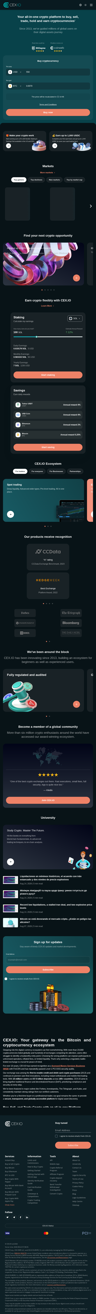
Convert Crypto (56, 1193)
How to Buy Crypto (35, 1167)
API (51, 1160)
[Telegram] (14, 1217)
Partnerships (75, 471)
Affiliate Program (57, 1174)
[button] (75, 318)
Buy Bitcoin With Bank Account (14, 1186)
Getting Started (34, 1170)
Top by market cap (74, 180)
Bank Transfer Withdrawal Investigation (56, 1187)
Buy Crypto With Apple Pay (11, 1199)
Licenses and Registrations (56, 1285)
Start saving (48, 447)
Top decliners (36, 180)
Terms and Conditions (48, 104)
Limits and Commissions (33, 1161)
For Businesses (56, 471)
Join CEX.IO (48, 800)
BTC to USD (9, 1175)
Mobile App (55, 1164)
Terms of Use (77, 1179)
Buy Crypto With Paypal (11, 1180)
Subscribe (48, 969)
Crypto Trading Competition (34, 1201)
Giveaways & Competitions (33, 1195)
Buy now (48, 112)
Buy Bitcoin (9, 1168)
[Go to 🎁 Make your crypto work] (8, 145)
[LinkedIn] (27, 1217)
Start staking (48, 375)
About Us (76, 1160)
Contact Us (76, 1168)
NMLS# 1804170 (20, 1253)
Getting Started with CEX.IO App (36, 1175)
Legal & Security (79, 1175)
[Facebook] (20, 1217)
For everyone (37, 471)
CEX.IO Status (48, 1225)
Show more (9, 1205)
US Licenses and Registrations (57, 1257)
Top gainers (19, 180)
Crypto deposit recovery (56, 1179)
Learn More (46, 306)
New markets (54, 180)
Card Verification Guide (34, 1188)
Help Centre (77, 1201)
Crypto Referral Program (56, 1169)
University (76, 1164)
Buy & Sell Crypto (12, 1164)
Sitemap (75, 1205)
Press (74, 1190)
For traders (20, 471)
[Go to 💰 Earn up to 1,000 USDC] (54, 145)
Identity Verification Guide (36, 1182)
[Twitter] (7, 1217)
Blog (74, 1194)
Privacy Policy (78, 1182)
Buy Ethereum (11, 1171)
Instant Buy (9, 1160)
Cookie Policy (77, 1186)
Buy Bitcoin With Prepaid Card (12, 1193)
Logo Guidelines (79, 1197)
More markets (46, 173)
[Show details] (76, 277)
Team (74, 1171)
